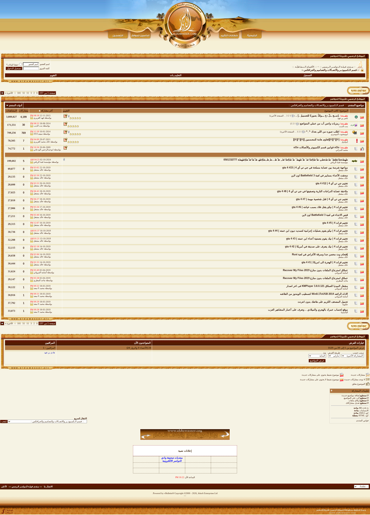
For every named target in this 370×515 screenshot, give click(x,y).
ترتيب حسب (358, 353)
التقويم (53, 75)
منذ (324, 353)
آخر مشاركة (46, 110)
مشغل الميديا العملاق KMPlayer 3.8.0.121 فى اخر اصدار (317, 286)
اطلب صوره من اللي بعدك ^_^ (322, 131)
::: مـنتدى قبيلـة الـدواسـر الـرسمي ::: (338, 66)
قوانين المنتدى (362, 420)
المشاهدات (11, 110)
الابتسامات (363, 410)
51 (24, 93)
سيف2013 (38, 134)
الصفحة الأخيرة (276, 116)
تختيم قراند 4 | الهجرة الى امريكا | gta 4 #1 (325, 262)
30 (23, 124)
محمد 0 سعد (39, 288)
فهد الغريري (39, 118)
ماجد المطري (342, 281)
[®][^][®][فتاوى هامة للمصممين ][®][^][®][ (316, 139)
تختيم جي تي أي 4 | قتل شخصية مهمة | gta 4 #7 (322, 199)
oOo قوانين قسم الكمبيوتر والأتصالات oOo (316, 147)
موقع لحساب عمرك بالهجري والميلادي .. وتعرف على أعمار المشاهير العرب (308, 309)
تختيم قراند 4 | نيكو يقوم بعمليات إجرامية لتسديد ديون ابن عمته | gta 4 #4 (308, 230)
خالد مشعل (343, 170)
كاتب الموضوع (331, 110)
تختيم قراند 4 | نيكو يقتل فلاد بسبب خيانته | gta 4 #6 (320, 207)
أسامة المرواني (341, 273)
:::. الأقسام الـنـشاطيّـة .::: (304, 66)
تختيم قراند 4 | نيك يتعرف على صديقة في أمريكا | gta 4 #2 (316, 246)
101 (19, 93)
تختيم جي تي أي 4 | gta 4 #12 (332, 183)
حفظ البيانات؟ (12, 65)
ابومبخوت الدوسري (339, 134)
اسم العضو (45, 64)
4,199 (23, 117)
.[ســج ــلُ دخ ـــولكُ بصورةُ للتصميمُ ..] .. (317, 115)
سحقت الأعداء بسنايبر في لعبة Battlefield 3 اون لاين (319, 175)
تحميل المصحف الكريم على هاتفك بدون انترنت (323, 301)
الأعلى (4, 486)
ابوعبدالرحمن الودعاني (43, 149)
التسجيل (308, 75)
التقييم (66, 110)
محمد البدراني (342, 150)
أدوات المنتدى (15, 105)
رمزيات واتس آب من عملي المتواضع (319, 123)
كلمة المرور (45, 68)
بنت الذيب (343, 126)
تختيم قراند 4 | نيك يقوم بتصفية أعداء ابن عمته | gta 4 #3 (317, 238)
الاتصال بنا (48, 486)
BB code (363, 408)
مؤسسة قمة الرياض (339, 162)
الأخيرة (9, 93)
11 (28, 93)
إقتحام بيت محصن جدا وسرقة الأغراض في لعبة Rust (320, 254)
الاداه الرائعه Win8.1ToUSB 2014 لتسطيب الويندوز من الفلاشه (314, 293)
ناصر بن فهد (342, 118)
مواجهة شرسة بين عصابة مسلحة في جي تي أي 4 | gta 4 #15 (315, 167)
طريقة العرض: (333, 353)
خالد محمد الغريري (42, 142)
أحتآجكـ (345, 142)
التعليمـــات (175, 75)
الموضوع (344, 110)
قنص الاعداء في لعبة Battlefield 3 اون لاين (325, 215)
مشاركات (23, 110)
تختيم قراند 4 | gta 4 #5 (335, 222)
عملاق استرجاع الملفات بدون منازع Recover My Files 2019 (315, 270)
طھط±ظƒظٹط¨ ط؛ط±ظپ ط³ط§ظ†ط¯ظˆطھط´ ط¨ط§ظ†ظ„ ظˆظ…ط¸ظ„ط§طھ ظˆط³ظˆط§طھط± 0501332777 (286, 159)
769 (24, 132)
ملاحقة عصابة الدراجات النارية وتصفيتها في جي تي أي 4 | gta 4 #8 (312, 191)
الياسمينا (344, 312)
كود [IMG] (363, 413)
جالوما (345, 304)
